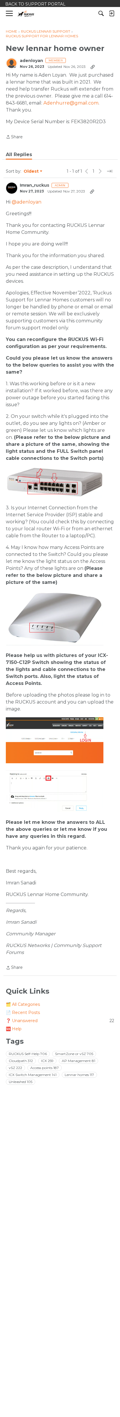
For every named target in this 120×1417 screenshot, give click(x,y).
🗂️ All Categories (23, 1004)
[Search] (101, 13)
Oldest (31, 171)
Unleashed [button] (20, 1081)
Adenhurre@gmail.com (70, 103)
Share (14, 137)
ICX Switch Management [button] (33, 1075)
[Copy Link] (92, 66)
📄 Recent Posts (23, 1012)
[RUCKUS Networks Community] (26, 13)
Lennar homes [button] (79, 1075)
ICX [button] (47, 1061)
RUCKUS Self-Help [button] (28, 1054)
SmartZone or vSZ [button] (74, 1054)
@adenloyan (26, 202)
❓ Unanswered (60, 1020)
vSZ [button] (15, 1068)
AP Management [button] (78, 1061)
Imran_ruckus (34, 185)
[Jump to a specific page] (109, 171)
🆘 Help (14, 1028)
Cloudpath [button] (21, 1061)
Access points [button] (44, 1068)
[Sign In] (111, 13)
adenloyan (31, 60)
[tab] (19, 155)
